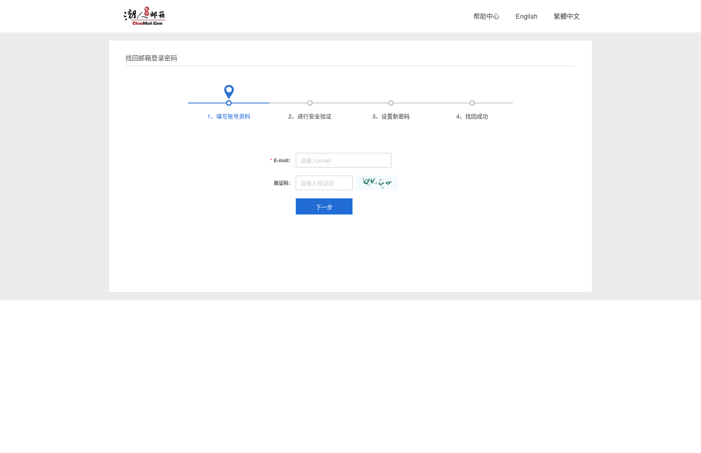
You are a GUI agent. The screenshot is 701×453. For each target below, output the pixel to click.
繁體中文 (567, 16)
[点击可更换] (377, 183)
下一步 (324, 207)
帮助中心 (486, 16)
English (527, 16)
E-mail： (281, 160)
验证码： (283, 183)
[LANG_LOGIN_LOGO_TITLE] (146, 15)
